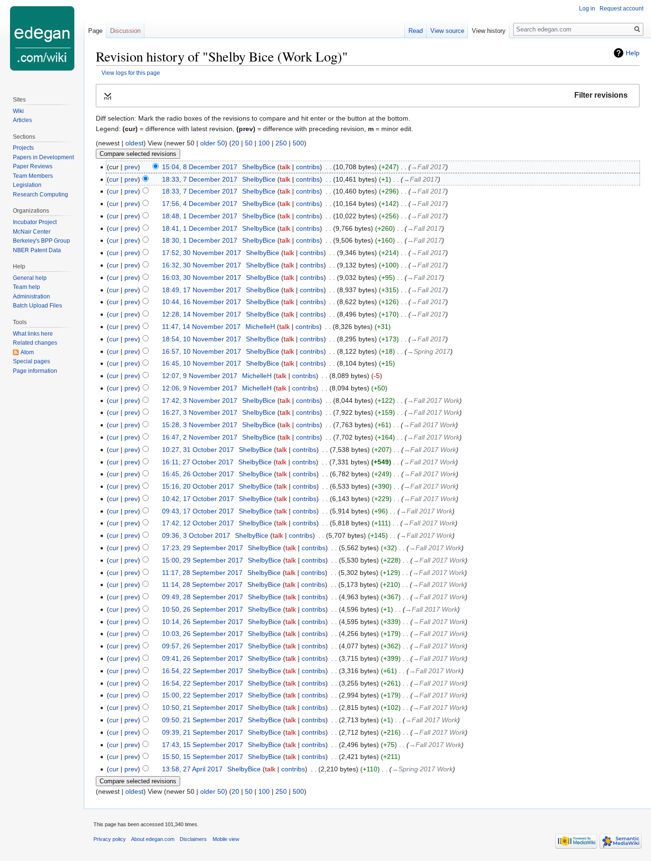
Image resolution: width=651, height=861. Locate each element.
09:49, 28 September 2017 (202, 597)
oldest (134, 143)
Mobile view (226, 839)
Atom (27, 352)
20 (235, 143)
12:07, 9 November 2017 (199, 375)
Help (633, 53)
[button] (367, 95)
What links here (33, 333)
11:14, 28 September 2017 (202, 584)
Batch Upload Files (37, 305)
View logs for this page (131, 73)
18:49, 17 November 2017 (201, 290)
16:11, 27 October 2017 (198, 462)
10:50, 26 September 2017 (202, 609)
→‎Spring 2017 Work (422, 769)
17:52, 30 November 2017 (201, 252)
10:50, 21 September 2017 (202, 707)
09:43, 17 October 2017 (198, 511)
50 (249, 143)
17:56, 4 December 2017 (199, 203)
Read (415, 30)
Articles (22, 120)
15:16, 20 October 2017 (198, 486)
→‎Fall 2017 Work (433, 400)
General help (30, 278)
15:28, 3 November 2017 (199, 425)
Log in (587, 8)
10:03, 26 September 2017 (202, 633)
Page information (35, 371)
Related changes (35, 342)
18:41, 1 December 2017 (199, 228)
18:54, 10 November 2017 (201, 339)
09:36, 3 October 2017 (196, 535)
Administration (31, 296)
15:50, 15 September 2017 (202, 756)
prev (131, 167)
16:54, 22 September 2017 (202, 671)
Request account (621, 8)
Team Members (33, 176)
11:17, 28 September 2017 (202, 572)
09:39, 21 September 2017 (202, 732)
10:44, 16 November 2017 (201, 302)
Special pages (31, 361)
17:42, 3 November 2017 (199, 400)
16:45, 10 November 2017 (201, 363)
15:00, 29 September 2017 (202, 560)
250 (281, 143)
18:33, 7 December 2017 (199, 179)
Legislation (27, 185)
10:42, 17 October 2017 (198, 498)
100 (264, 143)
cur (114, 179)
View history (489, 30)
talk (285, 167)
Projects (23, 147)
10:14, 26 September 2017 (202, 621)
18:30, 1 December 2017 (199, 240)
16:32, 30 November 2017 (201, 265)
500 (298, 143)
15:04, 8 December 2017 (199, 167)
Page (95, 30)
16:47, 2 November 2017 (199, 437)
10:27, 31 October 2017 (198, 449)
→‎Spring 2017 (428, 351)
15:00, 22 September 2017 (202, 695)
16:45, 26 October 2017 (198, 474)
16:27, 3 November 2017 (199, 412)
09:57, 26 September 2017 (202, 646)
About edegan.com (152, 839)
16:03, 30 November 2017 (201, 277)
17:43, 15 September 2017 (202, 744)
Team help (26, 287)
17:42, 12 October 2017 (198, 523)
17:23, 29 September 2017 (202, 548)
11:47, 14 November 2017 (201, 326)
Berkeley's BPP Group (41, 240)
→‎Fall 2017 (428, 167)
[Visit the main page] (42, 38)
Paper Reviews (32, 166)
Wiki (18, 111)
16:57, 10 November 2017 (201, 351)
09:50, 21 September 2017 (202, 720)
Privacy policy (109, 839)
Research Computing (40, 194)
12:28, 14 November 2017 (201, 314)
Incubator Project (35, 222)
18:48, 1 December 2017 (199, 216)
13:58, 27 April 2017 (192, 769)
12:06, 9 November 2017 (199, 388)
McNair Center (32, 231)
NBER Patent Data (37, 250)
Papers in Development (43, 157)
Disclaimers (193, 839)
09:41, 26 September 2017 (202, 658)
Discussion (125, 30)
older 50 (212, 143)
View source (447, 30)
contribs (308, 167)
